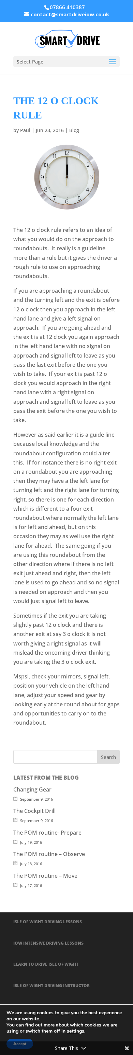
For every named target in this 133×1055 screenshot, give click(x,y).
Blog (74, 130)
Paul (25, 130)
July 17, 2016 (31, 885)
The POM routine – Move (45, 875)
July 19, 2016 (31, 842)
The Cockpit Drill (34, 811)
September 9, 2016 (36, 799)
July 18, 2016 (31, 863)
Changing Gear (32, 789)
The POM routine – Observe (49, 854)
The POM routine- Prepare (47, 832)
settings (75, 1031)
